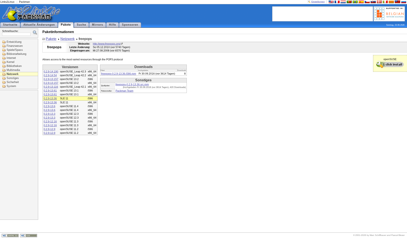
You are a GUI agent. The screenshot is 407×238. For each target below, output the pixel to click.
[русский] (403, 1)
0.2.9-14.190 (51, 71)
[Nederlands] (343, 1)
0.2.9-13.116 (51, 86)
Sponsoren (130, 24)
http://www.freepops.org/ (106, 43)
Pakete (66, 24)
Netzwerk (12, 74)
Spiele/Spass (15, 49)
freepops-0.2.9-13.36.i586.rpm (118, 73)
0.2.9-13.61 (50, 90)
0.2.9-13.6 (49, 106)
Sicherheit (13, 82)
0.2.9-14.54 (50, 75)
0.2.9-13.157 (51, 79)
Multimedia (13, 70)
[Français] (337, 1)
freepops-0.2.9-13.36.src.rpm (132, 84)
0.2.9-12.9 (49, 129)
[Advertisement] (322, 13)
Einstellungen (318, 1)
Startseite (10, 24)
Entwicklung (14, 41)
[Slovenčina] (373, 1)
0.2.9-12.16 (50, 121)
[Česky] (367, 1)
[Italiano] (385, 1)
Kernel (10, 62)
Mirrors (97, 24)
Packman (24, 1)
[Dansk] (379, 1)
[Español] (361, 1)
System (11, 86)
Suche (81, 24)
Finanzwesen (15, 45)
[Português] (349, 1)
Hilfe (112, 24)
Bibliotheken (14, 66)
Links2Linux (7, 1)
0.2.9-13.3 (49, 113)
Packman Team (124, 90)
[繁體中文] (397, 1)
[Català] (391, 1)
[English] (331, 1)
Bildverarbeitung (16, 53)
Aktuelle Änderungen (39, 24)
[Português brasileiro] (355, 1)
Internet (11, 58)
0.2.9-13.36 (50, 98)
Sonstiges (13, 78)
